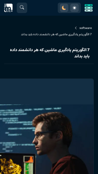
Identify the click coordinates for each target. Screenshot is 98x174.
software (85, 28)
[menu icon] (89, 8)
